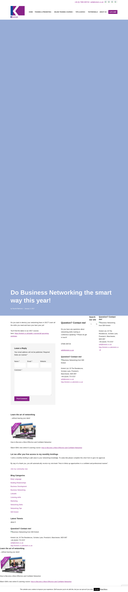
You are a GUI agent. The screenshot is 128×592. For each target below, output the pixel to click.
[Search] (97, 324)
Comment (18, 370)
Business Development (19, 486)
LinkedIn (13, 494)
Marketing (14, 501)
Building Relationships (18, 483)
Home (31, 12)
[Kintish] (18, 12)
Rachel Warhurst (17, 308)
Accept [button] (97, 589)
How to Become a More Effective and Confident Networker (61, 448)
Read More (103, 589)
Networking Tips (16, 508)
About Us (103, 12)
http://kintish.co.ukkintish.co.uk (72, 382)
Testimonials (93, 12)
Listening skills (16, 497)
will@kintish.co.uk (97, 2)
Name (17, 361)
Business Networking (18, 490)
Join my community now (19, 469)
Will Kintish (14, 512)
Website (43, 361)
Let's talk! (112, 12)
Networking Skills (17, 505)
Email (29, 361)
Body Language (16, 479)
